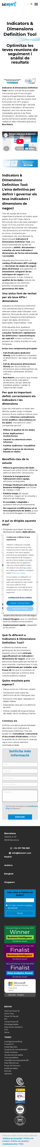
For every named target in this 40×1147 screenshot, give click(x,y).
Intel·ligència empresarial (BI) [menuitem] (16, 1060)
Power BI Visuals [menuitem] (11, 1016)
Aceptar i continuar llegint (20, 603)
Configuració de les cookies (20, 598)
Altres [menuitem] (6, 1032)
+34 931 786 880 (21, 848)
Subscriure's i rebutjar (20, 609)
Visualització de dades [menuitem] (13, 1055)
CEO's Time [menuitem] (9, 1014)
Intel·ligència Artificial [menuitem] (13, 1042)
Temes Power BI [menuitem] (11, 1022)
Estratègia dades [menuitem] (11, 1024)
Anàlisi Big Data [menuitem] (10, 1047)
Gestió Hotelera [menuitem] (10, 1052)
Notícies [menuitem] (7, 1071)
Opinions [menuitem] (8, 1074)
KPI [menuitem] (5, 1019)
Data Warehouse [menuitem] (11, 1063)
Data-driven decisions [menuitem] (13, 1027)
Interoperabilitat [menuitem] (11, 1058)
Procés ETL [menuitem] (9, 1044)
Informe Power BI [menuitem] (12, 1011)
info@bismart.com (21, 853)
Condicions (8, 1144)
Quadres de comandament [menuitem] (16, 1050)
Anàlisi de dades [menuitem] (11, 1068)
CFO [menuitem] (6, 1030)
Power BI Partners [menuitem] (12, 1066)
